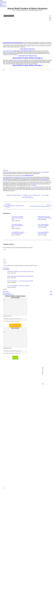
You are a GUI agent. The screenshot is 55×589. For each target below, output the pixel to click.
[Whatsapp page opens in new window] (25, 369)
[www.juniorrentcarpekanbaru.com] (47, 374)
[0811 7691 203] (47, 368)
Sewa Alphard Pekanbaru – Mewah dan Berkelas (44, 233)
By (25, 195)
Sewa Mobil (43, 172)
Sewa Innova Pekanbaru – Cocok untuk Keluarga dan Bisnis (17, 225)
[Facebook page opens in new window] (17, 369)
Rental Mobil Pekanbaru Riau (20, 177)
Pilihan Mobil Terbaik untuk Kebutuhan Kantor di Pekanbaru (45, 217)
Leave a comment (45, 195)
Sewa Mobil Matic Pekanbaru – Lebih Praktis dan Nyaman (18, 233)
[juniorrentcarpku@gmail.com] (47, 372)
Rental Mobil (6, 172)
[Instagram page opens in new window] (19, 369)
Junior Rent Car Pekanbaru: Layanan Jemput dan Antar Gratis (17, 218)
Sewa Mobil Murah (36, 187)
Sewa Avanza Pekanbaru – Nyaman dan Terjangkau (43, 225)
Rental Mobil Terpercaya (29, 197)
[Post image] (6, 219)
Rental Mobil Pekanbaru (8, 177)
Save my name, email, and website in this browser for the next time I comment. (20, 265)
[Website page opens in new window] (23, 369)
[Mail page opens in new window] (21, 369)
